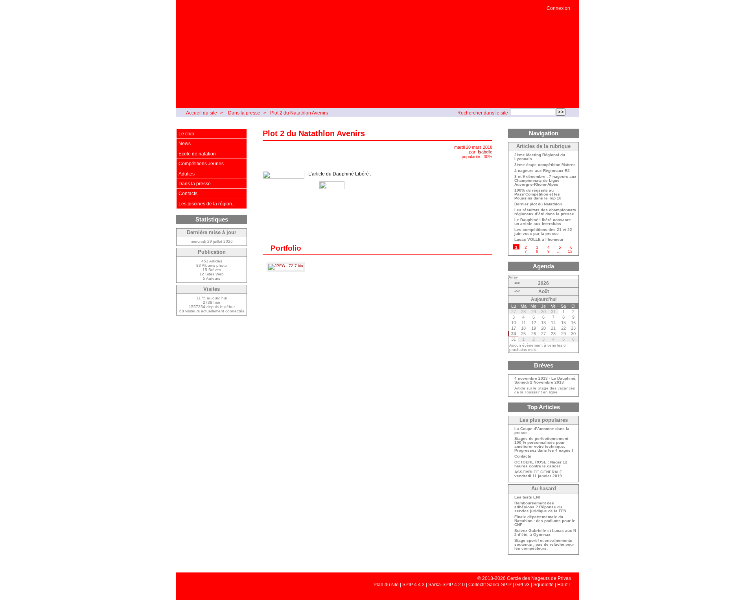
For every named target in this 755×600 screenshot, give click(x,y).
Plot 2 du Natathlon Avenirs (299, 113)
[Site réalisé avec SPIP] (192, 348)
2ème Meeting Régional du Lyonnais (539, 157)
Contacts (188, 193)
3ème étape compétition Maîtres (545, 165)
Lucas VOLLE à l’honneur (538, 240)
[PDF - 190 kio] (331, 194)
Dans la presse (244, 113)
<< (517, 283)
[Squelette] (192, 340)
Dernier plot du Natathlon (538, 204)
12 (570, 251)
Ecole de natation (197, 154)
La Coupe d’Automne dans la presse (541, 431)
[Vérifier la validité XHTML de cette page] (192, 325)
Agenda (543, 266)
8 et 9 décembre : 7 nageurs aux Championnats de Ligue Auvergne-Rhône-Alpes (545, 180)
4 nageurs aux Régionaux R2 (542, 171)
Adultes (187, 174)
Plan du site (386, 584)
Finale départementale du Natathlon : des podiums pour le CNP (544, 521)
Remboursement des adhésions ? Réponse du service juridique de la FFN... (542, 507)
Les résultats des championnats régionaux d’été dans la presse (545, 212)
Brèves (543, 365)
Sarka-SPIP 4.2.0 (446, 584)
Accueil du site (201, 113)
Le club (186, 134)
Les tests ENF (527, 497)
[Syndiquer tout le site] (192, 333)
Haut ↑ (564, 584)
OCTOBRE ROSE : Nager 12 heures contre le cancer (540, 464)
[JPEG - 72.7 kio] (286, 266)
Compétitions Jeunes (201, 163)
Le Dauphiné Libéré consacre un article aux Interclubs (542, 222)
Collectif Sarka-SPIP (490, 584)
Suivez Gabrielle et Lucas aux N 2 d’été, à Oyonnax (545, 533)
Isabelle (485, 152)
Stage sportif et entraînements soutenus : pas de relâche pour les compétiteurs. (544, 544)
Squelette (543, 584)
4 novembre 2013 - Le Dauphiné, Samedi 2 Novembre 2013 (545, 380)
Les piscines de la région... (207, 204)
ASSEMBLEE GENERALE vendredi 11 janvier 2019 (538, 474)
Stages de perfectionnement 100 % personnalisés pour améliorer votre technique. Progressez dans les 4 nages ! (543, 444)
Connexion (558, 8)
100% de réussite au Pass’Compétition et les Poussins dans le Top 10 (538, 194)
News (185, 143)
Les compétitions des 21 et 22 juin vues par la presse (543, 232)
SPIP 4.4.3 (413, 584)
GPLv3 (522, 584)
